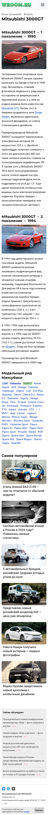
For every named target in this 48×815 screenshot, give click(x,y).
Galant (12, 409)
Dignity (24, 398)
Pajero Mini (20, 428)
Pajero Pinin (36, 428)
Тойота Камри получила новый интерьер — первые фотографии (21, 651)
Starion (38, 439)
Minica (6, 416)
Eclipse (22, 402)
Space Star (8, 439)
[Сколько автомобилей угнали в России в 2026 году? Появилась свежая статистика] (24, 512)
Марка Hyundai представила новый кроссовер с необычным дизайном (22, 690)
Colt (28, 390)
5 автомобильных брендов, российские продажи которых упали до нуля (23, 573)
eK (3, 405)
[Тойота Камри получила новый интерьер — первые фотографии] (24, 633)
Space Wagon (24, 439)
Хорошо (39, 810)
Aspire (5, 387)
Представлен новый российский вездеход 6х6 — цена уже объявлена (22, 612)
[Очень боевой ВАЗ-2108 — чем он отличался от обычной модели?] (24, 471)
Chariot (20, 390)
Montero (7, 420)
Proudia (22, 431)
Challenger (8, 390)
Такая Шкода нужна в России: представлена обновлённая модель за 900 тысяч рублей (23, 760)
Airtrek (37, 383)
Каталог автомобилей (11, 14)
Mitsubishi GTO (10, 108)
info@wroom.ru (8, 797)
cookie (26, 811)
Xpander (16, 443)
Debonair (7, 394)
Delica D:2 (29, 394)
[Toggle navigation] (42, 4)
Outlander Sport (19, 424)
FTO (4, 409)
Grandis (22, 409)
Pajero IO (7, 428)
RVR (40, 431)
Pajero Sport (9, 431)
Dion (13, 402)
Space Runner (34, 435)
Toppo (6, 443)
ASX (13, 387)
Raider (32, 431)
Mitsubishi (28, 14)
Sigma (5, 435)
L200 (5, 383)
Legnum (31, 413)
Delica (17, 394)
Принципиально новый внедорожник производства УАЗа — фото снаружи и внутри (23, 722)
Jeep (12, 413)
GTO (31, 409)
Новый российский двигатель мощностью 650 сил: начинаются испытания (21, 747)
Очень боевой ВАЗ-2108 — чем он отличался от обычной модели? (23, 490)
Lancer (21, 413)
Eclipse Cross (36, 402)
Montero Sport (22, 420)
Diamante (12, 398)
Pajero (33, 424)
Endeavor (26, 405)
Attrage (22, 387)
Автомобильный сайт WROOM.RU (16, 794)
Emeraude (12, 405)
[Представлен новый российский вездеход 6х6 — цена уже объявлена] (24, 594)
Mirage (33, 416)
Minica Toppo (19, 416)
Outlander (15, 383)
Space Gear (17, 435)
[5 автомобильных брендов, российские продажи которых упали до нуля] (24, 555)
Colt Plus (38, 390)
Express (37, 405)
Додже (10, 346)
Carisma (33, 387)
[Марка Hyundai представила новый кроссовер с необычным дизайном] (24, 672)
